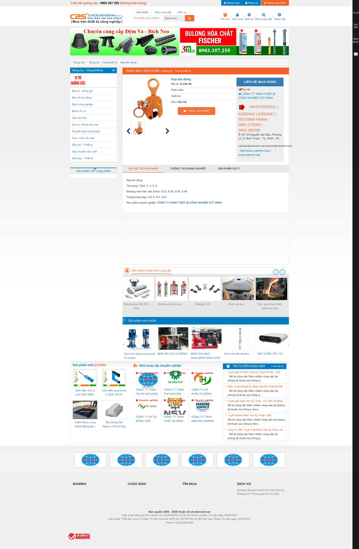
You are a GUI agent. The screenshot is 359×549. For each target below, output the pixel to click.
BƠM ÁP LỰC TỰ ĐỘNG (173, 353)
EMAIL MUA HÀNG (197, 111)
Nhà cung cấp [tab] (163, 12)
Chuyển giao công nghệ (86, 131)
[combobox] (183, 18)
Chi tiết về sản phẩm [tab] (143, 168)
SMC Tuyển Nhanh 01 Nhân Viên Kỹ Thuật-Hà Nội (255, 386)
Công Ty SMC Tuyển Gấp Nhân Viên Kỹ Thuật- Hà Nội (256, 429)
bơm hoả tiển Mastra (236, 353)
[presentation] (276, 272)
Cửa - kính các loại (83, 138)
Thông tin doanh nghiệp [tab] (188, 168)
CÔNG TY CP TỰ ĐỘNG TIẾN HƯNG (146, 419)
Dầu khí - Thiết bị (82, 144)
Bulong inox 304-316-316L (136, 306)
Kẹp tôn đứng (128, 62)
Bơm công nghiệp (82, 104)
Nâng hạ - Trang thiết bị (103, 62)
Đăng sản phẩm (276, 2)
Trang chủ (79, 62)
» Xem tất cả (277, 366)
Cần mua (237, 18)
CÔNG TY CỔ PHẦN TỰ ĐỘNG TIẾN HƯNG (201, 392)
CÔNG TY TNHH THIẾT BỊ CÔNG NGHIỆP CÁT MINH (256, 95)
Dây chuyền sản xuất (84, 151)
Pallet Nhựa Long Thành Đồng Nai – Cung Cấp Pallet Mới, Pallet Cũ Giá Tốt (85, 424)
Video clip (279, 18)
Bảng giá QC (356, 40)
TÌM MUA (189, 484)
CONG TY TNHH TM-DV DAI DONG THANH (147, 392)
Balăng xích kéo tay (169, 304)
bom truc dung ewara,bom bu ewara (140, 355)
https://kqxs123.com (198, 528)
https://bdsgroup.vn (174, 528)
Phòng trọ (155, 528)
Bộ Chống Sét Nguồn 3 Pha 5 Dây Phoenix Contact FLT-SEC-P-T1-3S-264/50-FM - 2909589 (114, 424)
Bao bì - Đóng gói (82, 90)
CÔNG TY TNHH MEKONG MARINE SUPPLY (202, 419)
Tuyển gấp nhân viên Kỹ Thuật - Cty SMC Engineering (256, 401)
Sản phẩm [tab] (142, 12)
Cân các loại (79, 117)
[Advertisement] (206, 238)
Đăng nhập (233, 2)
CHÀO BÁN (137, 484)
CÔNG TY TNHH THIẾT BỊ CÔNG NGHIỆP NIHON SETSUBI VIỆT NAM (174, 419)
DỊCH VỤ (244, 484)
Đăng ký (253, 2)
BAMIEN (79, 484)
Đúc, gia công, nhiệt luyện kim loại (269, 306)
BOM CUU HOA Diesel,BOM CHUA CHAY (205, 355)
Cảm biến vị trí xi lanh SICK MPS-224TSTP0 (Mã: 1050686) (85, 393)
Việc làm (225, 18)
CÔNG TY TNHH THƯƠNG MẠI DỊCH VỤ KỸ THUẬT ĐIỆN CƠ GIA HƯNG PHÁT (174, 392)
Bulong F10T (203, 304)
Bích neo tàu (236, 304)
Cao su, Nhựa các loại (85, 124)
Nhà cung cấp (263, 18)
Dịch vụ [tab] (182, 12)
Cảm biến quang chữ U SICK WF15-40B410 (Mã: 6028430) (114, 393)
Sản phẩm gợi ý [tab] (229, 168)
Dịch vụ (249, 18)
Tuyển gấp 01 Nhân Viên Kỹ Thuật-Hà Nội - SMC (254, 372)
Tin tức (356, 13)
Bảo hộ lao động (81, 97)
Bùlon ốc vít (79, 111)
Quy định (356, 25)
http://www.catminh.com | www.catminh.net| (254, 152)
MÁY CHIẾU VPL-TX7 (270, 353)
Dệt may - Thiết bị (82, 158)
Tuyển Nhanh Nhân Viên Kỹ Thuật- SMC (250, 415)
